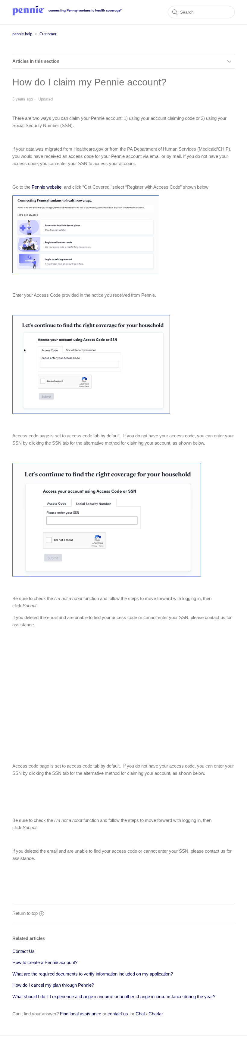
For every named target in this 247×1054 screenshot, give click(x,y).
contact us (118, 1013)
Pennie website (46, 187)
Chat (140, 1013)
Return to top (25, 913)
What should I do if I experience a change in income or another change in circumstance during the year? (113, 996)
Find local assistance (80, 1013)
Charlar (156, 1013)
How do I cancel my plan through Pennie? (53, 985)
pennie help (22, 34)
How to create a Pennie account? (44, 962)
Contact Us (23, 951)
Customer (47, 34)
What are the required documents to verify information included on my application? (92, 973)
